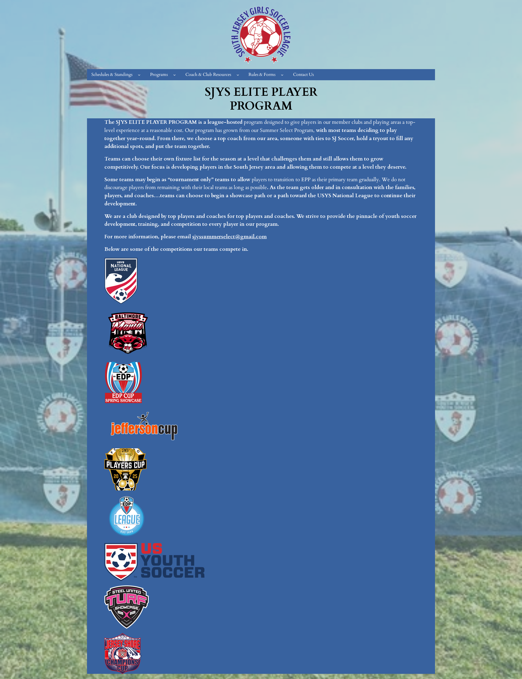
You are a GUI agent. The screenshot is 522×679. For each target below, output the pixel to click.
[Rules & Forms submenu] (282, 74)
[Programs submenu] (174, 74)
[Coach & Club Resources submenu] (238, 74)
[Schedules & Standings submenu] (139, 74)
